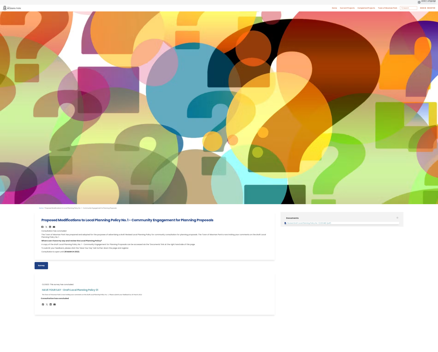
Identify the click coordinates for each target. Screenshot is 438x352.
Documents (292, 218)
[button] (42, 227)
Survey (41, 265)
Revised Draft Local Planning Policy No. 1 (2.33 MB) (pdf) (309, 223)
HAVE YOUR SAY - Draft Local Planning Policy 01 (70, 290)
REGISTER (431, 8)
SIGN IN (423, 8)
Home (41, 208)
